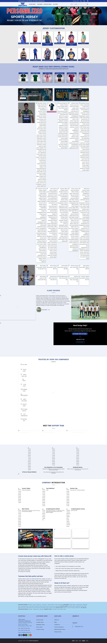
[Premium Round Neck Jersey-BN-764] (73, 269)
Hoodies (65, 607)
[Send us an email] (26, 635)
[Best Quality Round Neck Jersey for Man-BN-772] (41, 269)
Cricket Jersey (72, 604)
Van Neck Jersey (52, 607)
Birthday (41, 609)
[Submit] (87, 4)
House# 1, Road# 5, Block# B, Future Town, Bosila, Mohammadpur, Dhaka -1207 (25, 624)
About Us (56, 619)
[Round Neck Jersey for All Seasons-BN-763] (41, 280)
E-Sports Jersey (42, 606)
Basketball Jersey (40, 624)
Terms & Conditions (59, 627)
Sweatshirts (78, 607)
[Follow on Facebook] (19, 635)
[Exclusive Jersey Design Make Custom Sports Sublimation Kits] (41, 225)
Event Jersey (31, 606)
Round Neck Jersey (45, 607)
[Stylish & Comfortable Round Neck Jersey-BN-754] (73, 280)
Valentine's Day (36, 609)
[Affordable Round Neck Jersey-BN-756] (62, 280)
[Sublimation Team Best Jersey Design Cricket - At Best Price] (41, 145)
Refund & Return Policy (59, 629)
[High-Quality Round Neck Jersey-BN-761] (84, 269)
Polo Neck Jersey (71, 606)
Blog (81, 0)
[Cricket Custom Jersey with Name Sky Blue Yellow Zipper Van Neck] (73, 219)
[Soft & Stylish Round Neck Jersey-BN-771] (51, 269)
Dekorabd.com (79, 626)
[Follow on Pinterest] (30, 635)
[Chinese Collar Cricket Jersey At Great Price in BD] (73, 126)
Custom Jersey (32, 4)
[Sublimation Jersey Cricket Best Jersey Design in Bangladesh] (84, 137)
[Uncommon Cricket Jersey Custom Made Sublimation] (51, 107)
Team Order (40, 4)
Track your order (76, 0)
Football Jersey (79, 604)
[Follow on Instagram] (22, 635)
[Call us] (28, 635)
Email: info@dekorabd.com (24, 632)
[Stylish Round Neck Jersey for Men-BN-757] (51, 280)
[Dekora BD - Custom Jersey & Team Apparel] (22, 4)
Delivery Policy (57, 631)
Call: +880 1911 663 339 (24, 628)
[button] (84, 1)
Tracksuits (73, 607)
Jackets (69, 607)
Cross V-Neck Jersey (37, 607)
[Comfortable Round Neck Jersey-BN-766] (62, 269)
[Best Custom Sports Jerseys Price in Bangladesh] (51, 223)
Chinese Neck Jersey (79, 606)
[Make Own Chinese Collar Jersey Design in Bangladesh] (84, 223)
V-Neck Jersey (29, 607)
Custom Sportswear (56, 606)
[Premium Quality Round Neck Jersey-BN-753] (84, 280)
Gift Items (55, 4)
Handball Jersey (25, 606)
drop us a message (65, 588)
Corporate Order (47, 4)
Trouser (64, 609)
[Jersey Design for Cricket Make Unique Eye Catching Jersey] (62, 126)
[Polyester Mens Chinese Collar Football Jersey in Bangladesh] (62, 215)
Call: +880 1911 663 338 (24, 630)
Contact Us (39, 604)
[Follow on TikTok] (24, 635)
